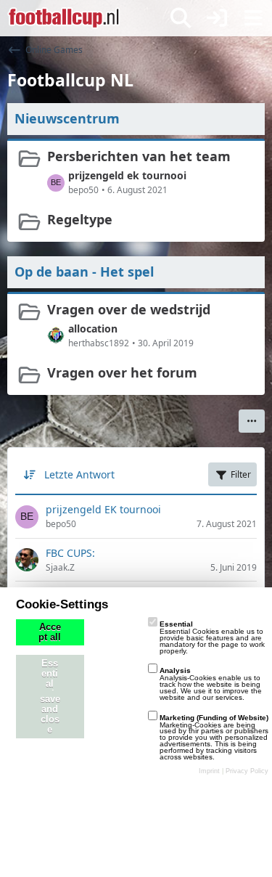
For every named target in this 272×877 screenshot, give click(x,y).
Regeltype (79, 219)
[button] (252, 421)
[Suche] (180, 18)
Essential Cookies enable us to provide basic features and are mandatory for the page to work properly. (212, 637)
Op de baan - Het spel (84, 271)
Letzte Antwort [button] (79, 474)
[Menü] (253, 18)
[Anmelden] (216, 18)
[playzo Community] (63, 18)
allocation (93, 328)
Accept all (49, 632)
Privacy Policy (247, 771)
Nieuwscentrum (67, 118)
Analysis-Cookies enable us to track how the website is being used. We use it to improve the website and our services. (211, 683)
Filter (241, 474)
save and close (50, 714)
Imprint (209, 771)
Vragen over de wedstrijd (128, 309)
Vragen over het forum (122, 372)
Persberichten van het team (139, 156)
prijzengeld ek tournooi (127, 175)
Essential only (49, 678)
